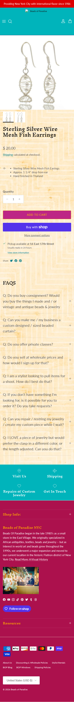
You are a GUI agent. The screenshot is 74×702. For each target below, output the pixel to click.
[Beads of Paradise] (37, 21)
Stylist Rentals (58, 662)
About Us (7, 662)
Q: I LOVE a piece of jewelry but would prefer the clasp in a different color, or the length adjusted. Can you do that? (33, 443)
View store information (18, 252)
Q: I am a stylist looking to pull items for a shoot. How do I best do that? (34, 379)
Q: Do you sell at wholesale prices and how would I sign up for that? (33, 360)
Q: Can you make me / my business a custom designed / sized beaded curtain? (32, 325)
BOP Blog (7, 667)
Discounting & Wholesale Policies (32, 662)
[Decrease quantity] (6, 199)
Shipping (8, 154)
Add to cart (37, 214)
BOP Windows (23, 667)
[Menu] (4, 21)
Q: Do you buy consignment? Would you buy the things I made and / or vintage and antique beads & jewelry (31, 301)
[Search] (12, 21)
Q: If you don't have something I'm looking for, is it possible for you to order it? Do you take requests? (30, 400)
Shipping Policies (42, 667)
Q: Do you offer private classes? (28, 344)
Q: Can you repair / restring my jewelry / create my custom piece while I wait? (33, 422)
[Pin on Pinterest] (20, 260)
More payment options (37, 235)
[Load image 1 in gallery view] (37, 72)
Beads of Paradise (19, 689)
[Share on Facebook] (16, 260)
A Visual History (38, 559)
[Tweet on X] (11, 260)
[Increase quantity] (20, 199)
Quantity (8, 191)
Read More (21, 559)
